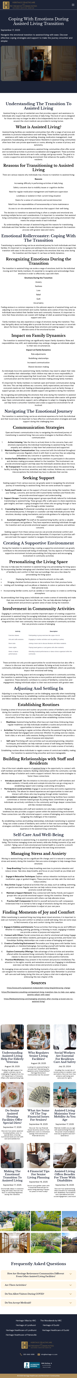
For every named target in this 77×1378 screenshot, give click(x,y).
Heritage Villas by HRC (26, 1320)
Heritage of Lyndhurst (26, 1325)
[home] (20, 5)
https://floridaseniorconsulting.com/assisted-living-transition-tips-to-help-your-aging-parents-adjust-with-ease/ (38, 993)
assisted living (39, 768)
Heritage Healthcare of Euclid (55, 1330)
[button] (73, 4)
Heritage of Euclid (51, 1325)
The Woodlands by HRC (51, 1320)
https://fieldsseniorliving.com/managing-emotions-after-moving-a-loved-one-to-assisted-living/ (38, 1000)
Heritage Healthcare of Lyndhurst (21, 1330)
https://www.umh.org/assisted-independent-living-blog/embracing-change (38, 988)
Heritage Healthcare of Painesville (21, 1335)
